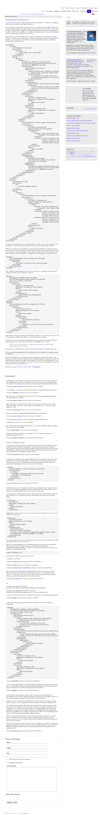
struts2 (69, 156)
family (86, 151)
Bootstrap (69, 64)
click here (18, 342)
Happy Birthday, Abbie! (73, 128)
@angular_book (85, 53)
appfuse (73, 151)
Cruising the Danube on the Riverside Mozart (79, 120)
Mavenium (17, 38)
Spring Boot (78, 64)
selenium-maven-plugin (30, 271)
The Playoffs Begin (39, 14)
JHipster (77, 67)
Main (33, 14)
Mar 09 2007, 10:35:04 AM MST (23, 367)
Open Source (66, 11)
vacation (80, 156)
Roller (94, 11)
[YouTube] (93, 4)
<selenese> (54, 36)
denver (83, 151)
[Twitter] (87, 4)
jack (68, 153)
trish (76, 156)
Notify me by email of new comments (19, 759)
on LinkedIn (91, 23)
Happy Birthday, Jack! (73, 118)
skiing (71, 155)
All (43, 11)
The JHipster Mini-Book (74, 60)
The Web (49, 11)
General (57, 11)
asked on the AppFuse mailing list (34, 349)
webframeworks (89, 156)
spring (84, 155)
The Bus (83, 11)
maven (88, 153)
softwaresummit (78, 155)
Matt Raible (75, 22)
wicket (68, 158)
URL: (8, 753)
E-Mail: (9, 748)
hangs (53, 245)
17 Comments (36, 367)
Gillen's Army (26, 813)
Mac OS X (75, 11)
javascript (77, 153)
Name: (9, 742)
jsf (85, 153)
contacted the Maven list (48, 335)
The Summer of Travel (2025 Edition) (77, 130)
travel (73, 156)
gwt (93, 151)
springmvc (89, 155)
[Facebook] (84, 4)
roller (68, 155)
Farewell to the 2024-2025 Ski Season (77, 135)
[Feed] (96, 4)
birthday (78, 151)
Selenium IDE (50, 29)
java (72, 153)
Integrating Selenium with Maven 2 (17, 20)
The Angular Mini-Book (74, 31)
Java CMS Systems (26, 14)
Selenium (33, 22)
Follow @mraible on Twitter (90, 108)
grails (90, 151)
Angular (80, 63)
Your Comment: (11, 766)
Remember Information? (16, 762)
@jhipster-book (85, 81)
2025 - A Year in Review (73, 125)
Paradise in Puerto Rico (73, 138)
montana (93, 153)
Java (89, 11)
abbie (69, 151)
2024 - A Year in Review (73, 141)
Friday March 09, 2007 (11, 16)
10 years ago (89, 90)
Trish (87, 98)
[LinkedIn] (90, 4)
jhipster (82, 153)
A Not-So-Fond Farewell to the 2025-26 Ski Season (81, 123)
